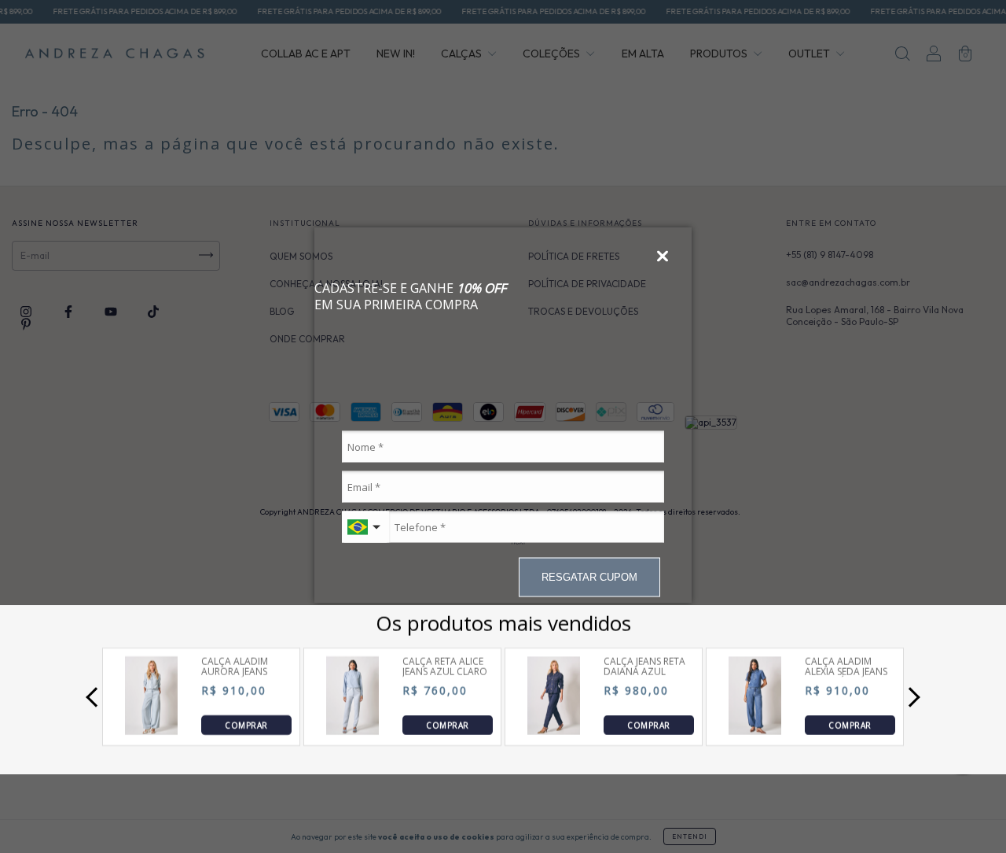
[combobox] (365, 527)
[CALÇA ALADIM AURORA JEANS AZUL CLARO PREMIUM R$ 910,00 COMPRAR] (152, 730)
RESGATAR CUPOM (589, 576)
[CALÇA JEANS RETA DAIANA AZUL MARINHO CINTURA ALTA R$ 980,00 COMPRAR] (554, 730)
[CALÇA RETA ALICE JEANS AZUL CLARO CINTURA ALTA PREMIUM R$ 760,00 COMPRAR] (353, 730)
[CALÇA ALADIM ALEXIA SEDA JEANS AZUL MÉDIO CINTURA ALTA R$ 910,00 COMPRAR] (755, 730)
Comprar (246, 724)
